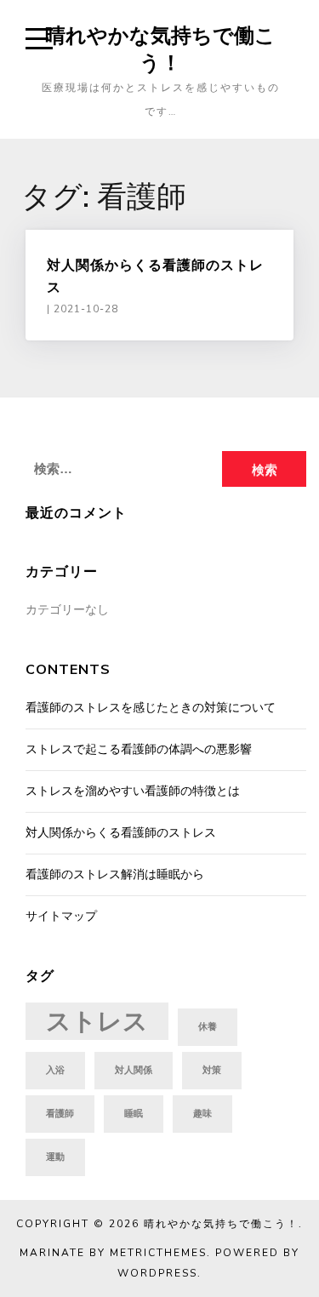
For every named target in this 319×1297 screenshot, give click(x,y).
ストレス (97, 1021)
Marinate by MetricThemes (113, 1253)
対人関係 (133, 1070)
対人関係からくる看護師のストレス (121, 833)
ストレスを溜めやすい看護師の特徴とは (133, 791)
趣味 (202, 1113)
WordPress (157, 1273)
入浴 (55, 1070)
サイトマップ (61, 916)
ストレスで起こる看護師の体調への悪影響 (139, 749)
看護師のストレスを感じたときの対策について (151, 708)
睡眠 (133, 1113)
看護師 (60, 1113)
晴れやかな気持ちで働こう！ (160, 48)
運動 (55, 1157)
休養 (207, 1026)
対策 (211, 1070)
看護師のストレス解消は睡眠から (115, 874)
